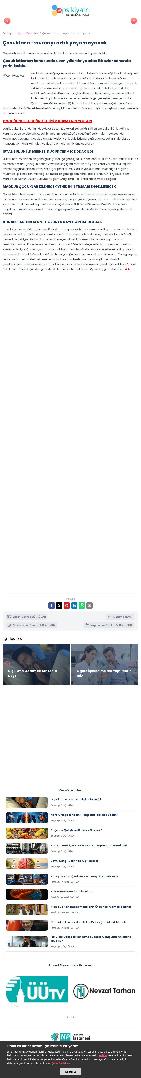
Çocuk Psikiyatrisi (28, 33)
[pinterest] (67, 605)
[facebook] (51, 605)
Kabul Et (70, 1071)
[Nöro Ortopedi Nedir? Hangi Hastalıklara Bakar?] (27, 817)
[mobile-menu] (134, 21)
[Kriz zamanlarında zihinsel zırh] (27, 894)
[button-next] (73, 1017)
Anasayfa (8, 33)
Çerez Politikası (61, 1063)
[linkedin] (74, 605)
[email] (89, 605)
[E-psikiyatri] (70, 10)
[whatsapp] (82, 605)
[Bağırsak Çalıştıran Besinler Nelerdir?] (27, 833)
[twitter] (59, 605)
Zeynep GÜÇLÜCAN (34, 617)
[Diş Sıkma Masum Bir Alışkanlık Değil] (27, 802)
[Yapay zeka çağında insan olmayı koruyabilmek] (27, 879)
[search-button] (7, 21)
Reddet (103, 1055)
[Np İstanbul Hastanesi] (70, 1037)
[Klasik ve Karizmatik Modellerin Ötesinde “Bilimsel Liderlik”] (27, 909)
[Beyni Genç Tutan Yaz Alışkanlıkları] (27, 863)
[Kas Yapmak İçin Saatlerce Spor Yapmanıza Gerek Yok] (27, 848)
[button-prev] (67, 1017)
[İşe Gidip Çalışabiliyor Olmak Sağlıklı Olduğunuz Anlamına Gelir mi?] (27, 941)
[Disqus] (70, 734)
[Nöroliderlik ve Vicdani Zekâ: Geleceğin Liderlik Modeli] (27, 925)
